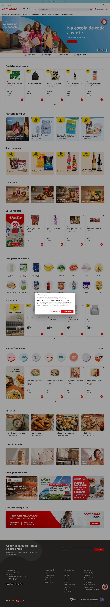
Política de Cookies (44, 307)
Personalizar (54, 311)
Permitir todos (67, 311)
